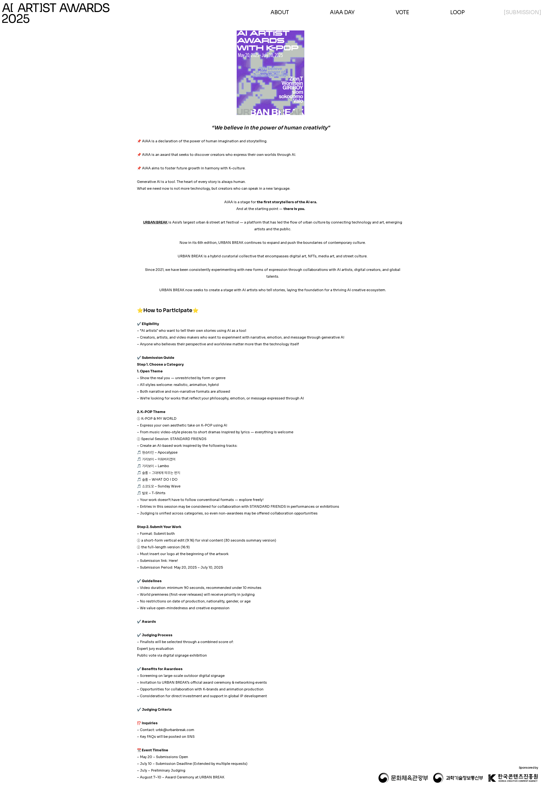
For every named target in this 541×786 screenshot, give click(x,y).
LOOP (457, 12)
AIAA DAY (342, 12)
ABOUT (279, 12)
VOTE (402, 12)
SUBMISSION (522, 12)
